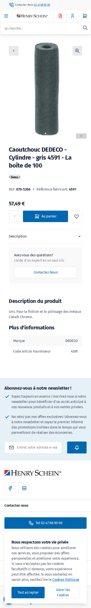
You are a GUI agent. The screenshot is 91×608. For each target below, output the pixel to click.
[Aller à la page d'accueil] (39, 16)
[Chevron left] (14, 51)
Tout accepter (28, 592)
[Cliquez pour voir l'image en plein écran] (77, 51)
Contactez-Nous (46, 272)
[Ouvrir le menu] (6, 16)
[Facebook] (10, 488)
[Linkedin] (24, 488)
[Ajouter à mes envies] (76, 216)
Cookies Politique (65, 580)
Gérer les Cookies (63, 592)
